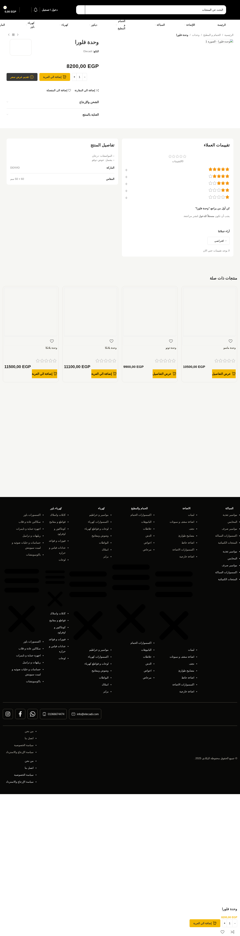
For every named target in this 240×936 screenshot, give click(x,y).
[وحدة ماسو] (209, 311)
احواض (148, 542)
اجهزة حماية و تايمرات (28, 528)
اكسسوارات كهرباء (98, 521)
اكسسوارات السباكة (226, 535)
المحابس (232, 521)
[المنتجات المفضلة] (25, 10)
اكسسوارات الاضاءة (183, 549)
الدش (149, 535)
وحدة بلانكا (111, 347)
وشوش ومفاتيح (100, 535)
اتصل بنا (29, 738)
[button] (104, 373)
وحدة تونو (171, 347)
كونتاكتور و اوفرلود (60, 531)
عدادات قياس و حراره (57, 550)
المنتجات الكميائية (227, 542)
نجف (191, 528)
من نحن (29, 731)
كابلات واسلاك (58, 514)
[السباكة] (170, 25)
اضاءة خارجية (186, 556)
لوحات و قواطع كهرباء (97, 528)
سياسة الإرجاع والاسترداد (20, 752)
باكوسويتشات (33, 554)
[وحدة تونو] (149, 311)
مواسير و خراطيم (99, 514)
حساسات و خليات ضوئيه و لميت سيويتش (26, 545)
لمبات (191, 514)
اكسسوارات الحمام (141, 514)
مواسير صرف (229, 528)
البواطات (104, 542)
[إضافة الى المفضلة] (230, 341)
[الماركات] (10, 25)
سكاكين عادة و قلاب (30, 521)
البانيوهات (146, 521)
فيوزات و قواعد (57, 540)
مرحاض (147, 549)
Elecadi (87, 51)
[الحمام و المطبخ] (135, 24)
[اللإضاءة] (201, 25)
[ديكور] (101, 25)
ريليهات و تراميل (31, 535)
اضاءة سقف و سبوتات (182, 521)
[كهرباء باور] (41, 25)
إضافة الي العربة (52, 76)
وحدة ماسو (230, 347)
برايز (106, 556)
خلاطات (147, 528)
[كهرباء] (73, 25)
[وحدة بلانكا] (90, 311)
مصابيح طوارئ (186, 535)
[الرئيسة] (230, 25)
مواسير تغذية (230, 514)
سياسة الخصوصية (24, 745)
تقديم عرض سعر (19, 76)
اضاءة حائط (188, 542)
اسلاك (105, 549)
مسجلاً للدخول (206, 216)
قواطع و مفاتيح (57, 521)
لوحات (62, 559)
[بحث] (80, 9)
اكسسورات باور (32, 514)
